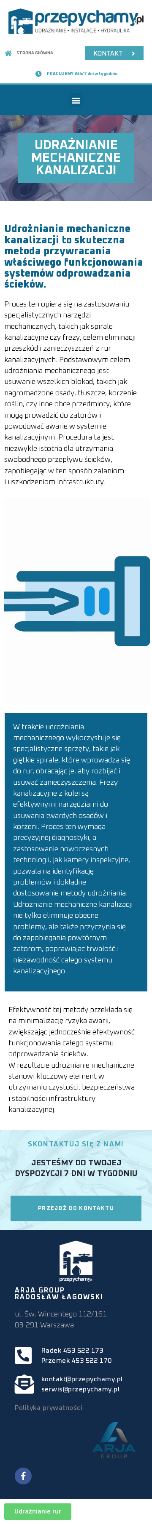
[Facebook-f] (23, 1476)
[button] (76, 100)
